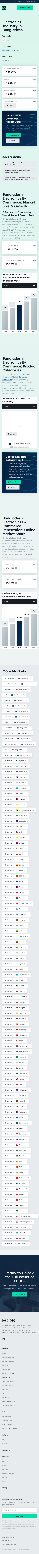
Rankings (5, 1365)
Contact (5, 1477)
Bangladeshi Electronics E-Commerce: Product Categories (17, 171)
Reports (5, 1444)
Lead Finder (6, 1377)
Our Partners (6, 1465)
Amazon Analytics (8, 1381)
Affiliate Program (8, 1473)
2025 (6, 406)
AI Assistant (6, 1369)
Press (4, 1481)
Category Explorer (8, 1373)
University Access (31, 1)
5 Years (6, 285)
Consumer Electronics (10, 50)
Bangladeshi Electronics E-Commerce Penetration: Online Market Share (17, 178)
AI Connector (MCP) (8, 1405)
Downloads (6, 1397)
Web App (5, 1389)
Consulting (6, 1450)
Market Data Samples (9, 1429)
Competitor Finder (8, 1361)
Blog (3, 1440)
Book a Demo (25, 8)
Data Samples (7, 1425)
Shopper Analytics (8, 1385)
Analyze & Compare (9, 1357)
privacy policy (27, 1524)
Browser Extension (8, 1401)
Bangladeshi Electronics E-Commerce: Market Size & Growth (17, 164)
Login (19, 1)
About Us (5, 1461)
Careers (5, 1469)
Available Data (7, 1421)
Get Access (11, 141)
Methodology (6, 1417)
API (3, 1393)
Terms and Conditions (9, 1544)
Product (5, 1348)
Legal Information (8, 1537)
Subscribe (19, 1516)
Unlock (11, 105)
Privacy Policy (6, 1541)
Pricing (4, 1488)
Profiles (4, 1353)
